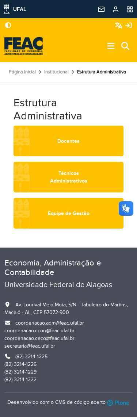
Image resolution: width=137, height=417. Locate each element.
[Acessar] (129, 26)
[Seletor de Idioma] (120, 26)
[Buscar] (125, 46)
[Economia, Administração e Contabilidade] (23, 46)
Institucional (56, 72)
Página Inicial (22, 72)
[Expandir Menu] (111, 46)
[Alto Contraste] (8, 26)
